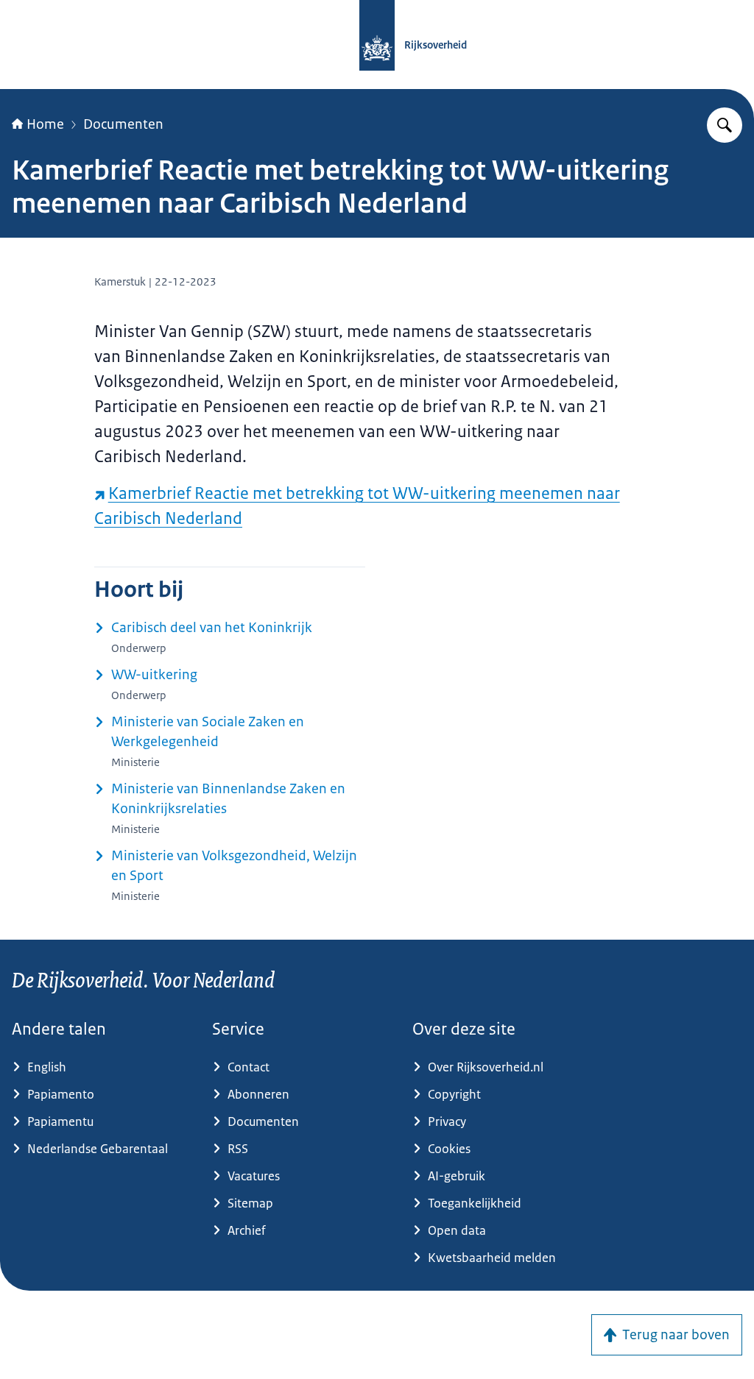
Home (45, 124)
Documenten (123, 124)
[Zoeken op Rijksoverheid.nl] (724, 125)
